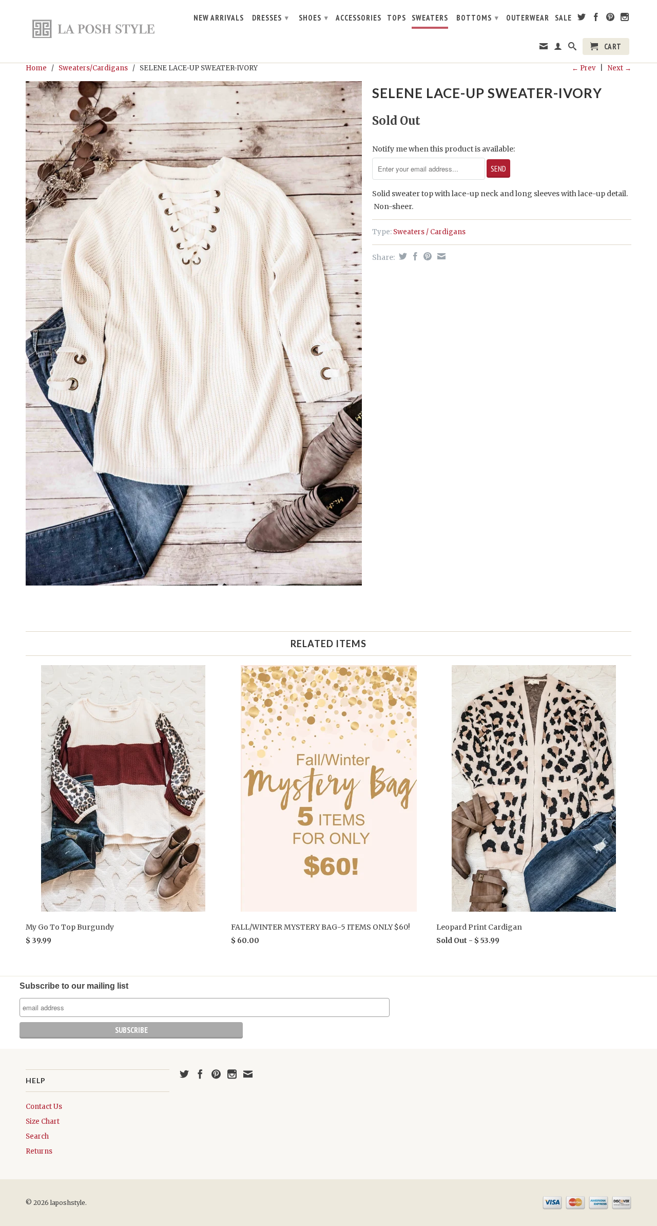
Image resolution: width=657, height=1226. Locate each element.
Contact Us (44, 1106)
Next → (619, 68)
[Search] (572, 48)
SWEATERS (430, 18)
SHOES (313, 18)
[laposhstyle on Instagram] (625, 19)
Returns (39, 1151)
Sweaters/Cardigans (93, 68)
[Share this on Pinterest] (426, 256)
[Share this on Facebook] (414, 256)
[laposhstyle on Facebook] (596, 19)
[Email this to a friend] (440, 256)
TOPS (396, 18)
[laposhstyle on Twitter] (581, 19)
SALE (563, 18)
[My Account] (558, 48)
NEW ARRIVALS (219, 18)
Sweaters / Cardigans (429, 232)
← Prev (583, 68)
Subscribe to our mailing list (74, 986)
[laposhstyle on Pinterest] (610, 19)
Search (37, 1136)
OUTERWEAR (527, 18)
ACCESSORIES (358, 18)
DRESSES (270, 18)
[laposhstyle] (97, 28)
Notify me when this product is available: (443, 149)
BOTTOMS (477, 18)
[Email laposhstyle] (543, 48)
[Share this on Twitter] (401, 256)
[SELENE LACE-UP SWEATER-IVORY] (194, 333)
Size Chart (43, 1121)
